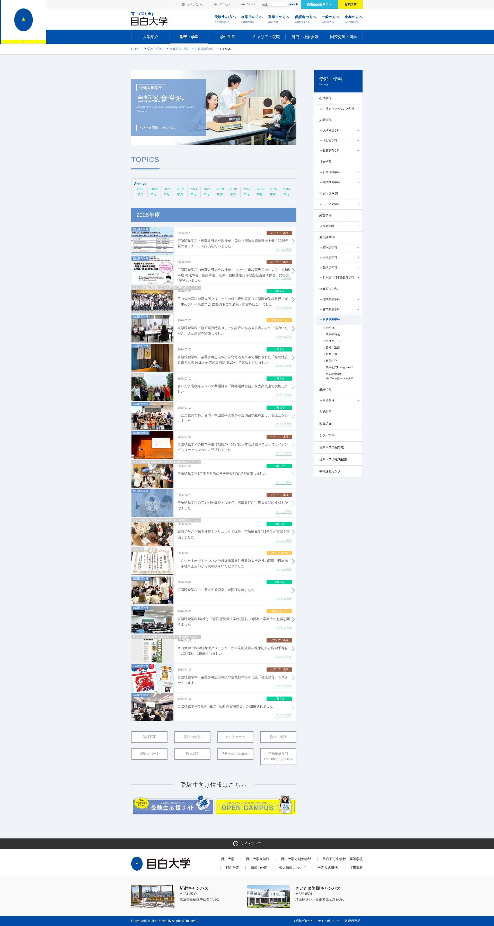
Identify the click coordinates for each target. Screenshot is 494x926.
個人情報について (292, 868)
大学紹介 (150, 37)
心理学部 (325, 98)
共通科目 (325, 412)
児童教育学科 (331, 150)
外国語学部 (327, 237)
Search (292, 4)
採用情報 (356, 868)
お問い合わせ (195, 4)
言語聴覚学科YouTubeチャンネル (278, 756)
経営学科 (328, 225)
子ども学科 (330, 140)
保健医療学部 (178, 49)
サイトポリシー (328, 921)
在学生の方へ (252, 19)
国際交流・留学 (343, 37)
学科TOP (149, 737)
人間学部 (325, 120)
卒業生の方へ (279, 19)
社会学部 (325, 162)
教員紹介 (192, 754)
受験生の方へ (225, 19)
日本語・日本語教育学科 (338, 277)
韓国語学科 (330, 267)
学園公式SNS (327, 868)
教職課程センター (331, 471)
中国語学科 (330, 257)
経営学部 (325, 215)
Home (135, 49)
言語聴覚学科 (204, 49)
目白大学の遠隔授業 (333, 459)
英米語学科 (330, 247)
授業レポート (149, 754)
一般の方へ (331, 19)
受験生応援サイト (319, 4)
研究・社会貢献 (305, 37)
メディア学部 (328, 193)
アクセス (225, 4)
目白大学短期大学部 (296, 859)
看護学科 (328, 400)
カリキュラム (235, 737)
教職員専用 (352, 921)
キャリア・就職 (266, 37)
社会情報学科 (331, 172)
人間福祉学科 (331, 130)
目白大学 (227, 859)
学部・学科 (189, 37)
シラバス (325, 435)
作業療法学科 (331, 309)
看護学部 (325, 390)
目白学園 (232, 868)
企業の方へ (354, 19)
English (250, 4)
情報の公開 (259, 868)
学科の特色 (192, 737)
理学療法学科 (331, 299)
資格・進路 (278, 737)
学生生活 (227, 37)
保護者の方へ (305, 19)
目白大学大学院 (257, 859)
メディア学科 (331, 203)
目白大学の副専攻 (331, 447)
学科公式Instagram (235, 754)
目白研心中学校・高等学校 (343, 859)
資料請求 (350, 4)
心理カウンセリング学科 (338, 108)
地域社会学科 (331, 182)
